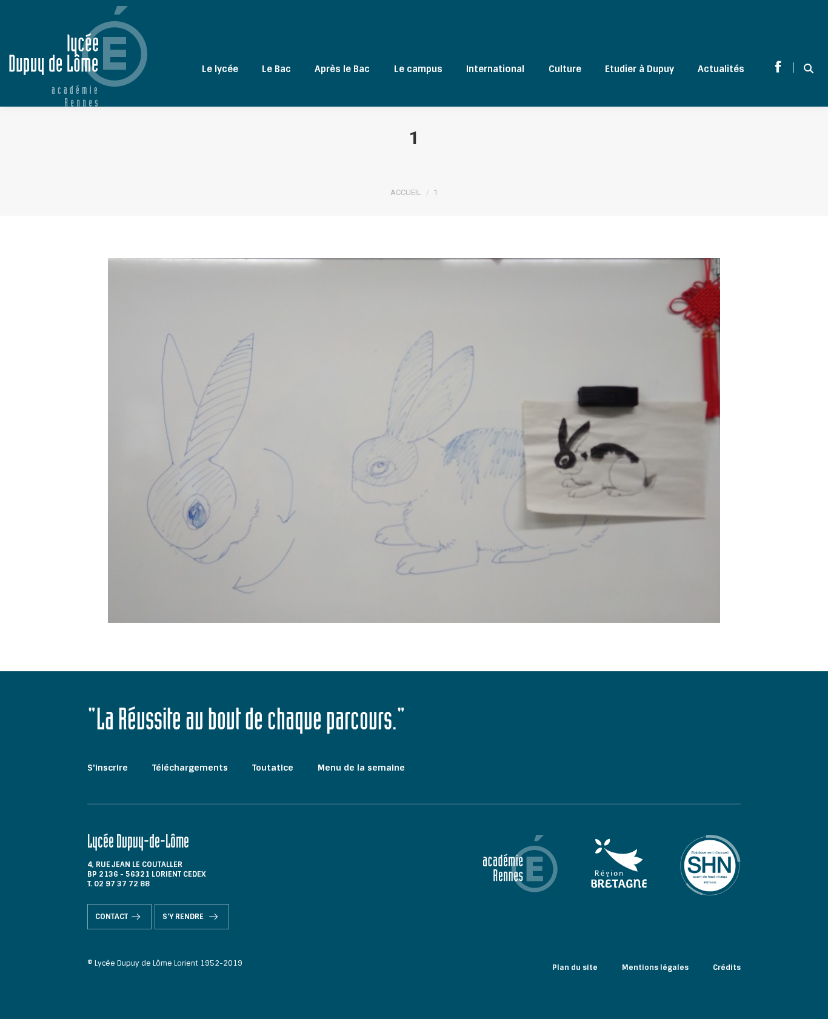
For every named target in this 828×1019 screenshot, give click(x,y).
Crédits (727, 967)
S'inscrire (107, 767)
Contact (111, 916)
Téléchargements (190, 767)
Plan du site (575, 967)
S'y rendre (183, 916)
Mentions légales (655, 967)
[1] (414, 440)
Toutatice (272, 767)
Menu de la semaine (361, 767)
